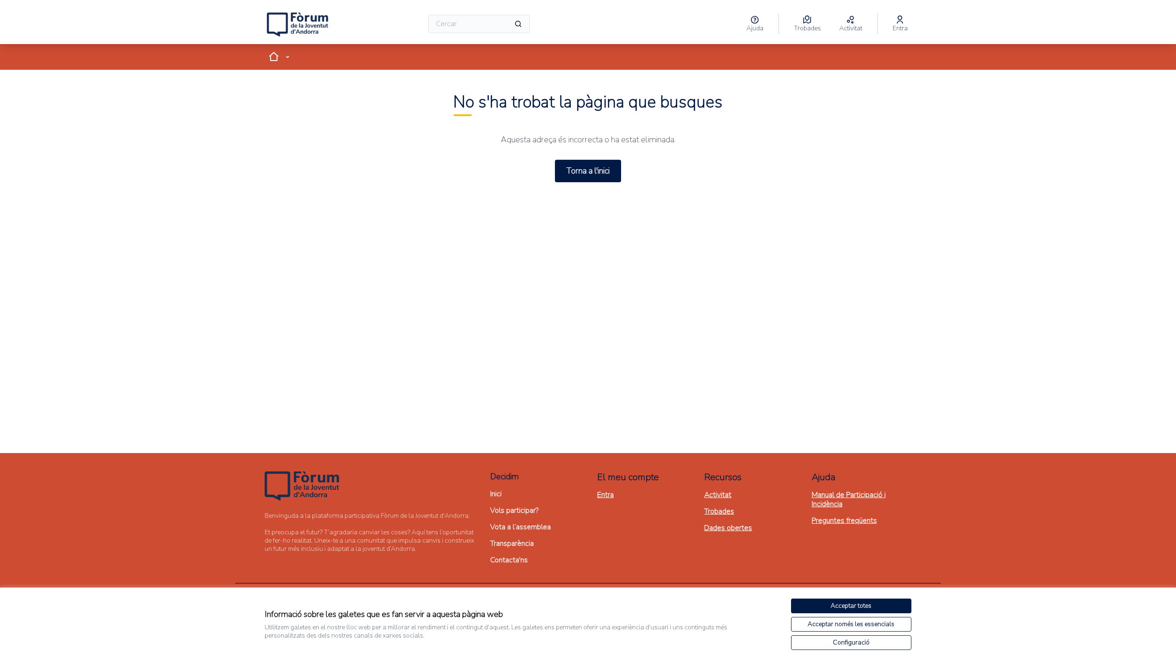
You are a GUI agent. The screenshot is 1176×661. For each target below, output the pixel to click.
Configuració (851, 642)
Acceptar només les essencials (851, 624)
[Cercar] (518, 24)
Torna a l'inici (588, 170)
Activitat (717, 495)
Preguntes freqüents (844, 520)
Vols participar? (514, 510)
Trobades (719, 511)
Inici (496, 494)
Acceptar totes (851, 605)
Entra (605, 495)
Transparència (512, 543)
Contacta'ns (509, 560)
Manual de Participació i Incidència (849, 499)
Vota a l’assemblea (520, 527)
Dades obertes (728, 528)
